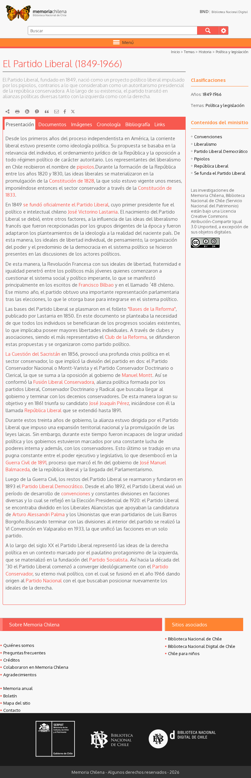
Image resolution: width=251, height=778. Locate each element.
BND (224, 11)
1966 (217, 94)
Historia (205, 51)
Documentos (52, 124)
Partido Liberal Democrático (52, 486)
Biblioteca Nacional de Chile (195, 638)
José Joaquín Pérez (109, 403)
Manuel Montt (137, 375)
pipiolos (85, 167)
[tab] (20, 124)
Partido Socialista (108, 559)
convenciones (75, 493)
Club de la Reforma (126, 337)
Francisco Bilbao (96, 285)
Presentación (20, 124)
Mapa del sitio (16, 703)
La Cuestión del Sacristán (33, 354)
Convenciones (208, 136)
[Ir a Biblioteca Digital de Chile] (182, 740)
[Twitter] (73, 111)
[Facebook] (64, 111)
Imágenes (81, 124)
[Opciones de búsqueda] (223, 30)
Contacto (12, 710)
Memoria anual (18, 688)
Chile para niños (183, 653)
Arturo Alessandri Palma (38, 514)
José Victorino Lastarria (93, 212)
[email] (56, 111)
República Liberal (43, 410)
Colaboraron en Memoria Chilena (35, 667)
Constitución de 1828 (71, 181)
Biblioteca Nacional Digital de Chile (201, 646)
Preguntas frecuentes (24, 652)
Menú (128, 42)
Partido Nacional (44, 580)
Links (160, 124)
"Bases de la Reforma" (152, 309)
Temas (189, 51)
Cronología (109, 124)
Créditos (11, 660)
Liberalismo (205, 144)
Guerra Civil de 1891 (26, 462)
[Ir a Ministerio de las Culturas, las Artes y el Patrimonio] (55, 739)
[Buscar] (208, 30)
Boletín (10, 695)
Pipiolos (201, 158)
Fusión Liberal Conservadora (63, 382)
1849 (207, 94)
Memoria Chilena (36, 13)
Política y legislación (232, 51)
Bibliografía (138, 124)
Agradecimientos (19, 674)
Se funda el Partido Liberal (219, 173)
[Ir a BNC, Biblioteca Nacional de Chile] (112, 740)
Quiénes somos (18, 645)
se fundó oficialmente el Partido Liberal (66, 204)
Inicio (175, 51)
